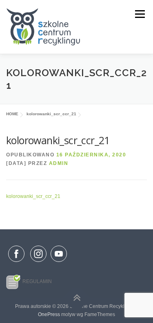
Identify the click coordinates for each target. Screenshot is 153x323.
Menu (139, 14)
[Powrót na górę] (76, 297)
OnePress (49, 314)
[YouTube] (59, 262)
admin (59, 163)
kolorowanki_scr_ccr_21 (33, 196)
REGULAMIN (37, 281)
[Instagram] (38, 262)
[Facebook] (16, 255)
